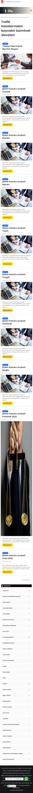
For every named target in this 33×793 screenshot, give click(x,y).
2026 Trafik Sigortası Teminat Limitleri (13, 1)
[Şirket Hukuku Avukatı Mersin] (16, 198)
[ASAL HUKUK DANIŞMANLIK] (8, 10)
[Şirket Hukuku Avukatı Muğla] (16, 383)
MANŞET (5, 43)
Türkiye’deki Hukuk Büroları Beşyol (12, 47)
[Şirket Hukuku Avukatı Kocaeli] (16, 105)
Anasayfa (4, 17)
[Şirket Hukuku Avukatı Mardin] (16, 151)
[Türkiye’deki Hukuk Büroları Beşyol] (16, 61)
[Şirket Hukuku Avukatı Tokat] (16, 244)
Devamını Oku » (7, 78)
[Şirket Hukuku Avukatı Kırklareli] (16, 337)
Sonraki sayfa (26, 580)
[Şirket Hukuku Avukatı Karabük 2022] (16, 478)
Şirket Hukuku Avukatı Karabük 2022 (14, 415)
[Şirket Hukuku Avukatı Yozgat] (16, 291)
